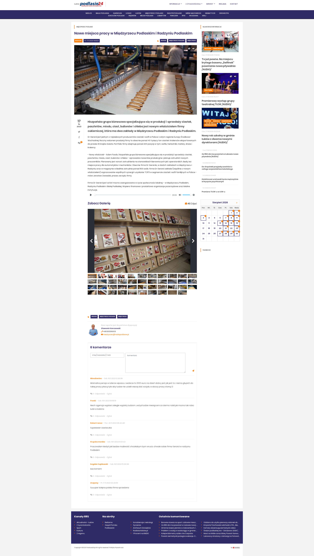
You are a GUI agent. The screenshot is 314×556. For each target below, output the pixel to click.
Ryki (183, 15)
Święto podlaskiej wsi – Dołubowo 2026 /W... (222, 530)
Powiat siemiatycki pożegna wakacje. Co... (179, 536)
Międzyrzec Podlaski (154, 13)
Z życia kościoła (83, 525)
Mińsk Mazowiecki (193, 13)
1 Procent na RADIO (141, 533)
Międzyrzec (191, 40)
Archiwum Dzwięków (142, 528)
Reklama (222, 4)
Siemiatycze (210, 13)
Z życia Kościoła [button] (193, 4)
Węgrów (132, 15)
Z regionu (81, 533)
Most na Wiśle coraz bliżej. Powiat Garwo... (221, 533)
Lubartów (161, 15)
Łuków (77, 4)
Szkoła (216, 121)
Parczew (174, 15)
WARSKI (237, 548)
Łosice (128, 13)
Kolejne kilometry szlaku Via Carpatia (177, 533)
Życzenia (137, 525)
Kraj (204, 15)
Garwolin (117, 13)
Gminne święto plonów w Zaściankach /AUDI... (179, 528)
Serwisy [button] (210, 4)
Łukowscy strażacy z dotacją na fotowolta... (222, 536)
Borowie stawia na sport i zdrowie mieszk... (179, 522)
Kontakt (234, 4)
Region (78, 41)
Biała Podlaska (102, 13)
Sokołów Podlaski (116, 15)
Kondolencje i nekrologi (143, 522)
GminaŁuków (210, 125)
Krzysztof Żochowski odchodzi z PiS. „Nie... (221, 525)
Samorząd (218, 48)
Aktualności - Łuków (85, 522)
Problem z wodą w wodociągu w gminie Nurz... (179, 530)
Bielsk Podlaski (146, 15)
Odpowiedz (100, 393)
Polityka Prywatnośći (117, 548)
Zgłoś (109, 393)
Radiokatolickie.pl (140, 530)
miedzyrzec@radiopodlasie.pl (116, 334)
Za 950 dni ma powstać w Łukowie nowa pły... (179, 525)
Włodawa (193, 15)
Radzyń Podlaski (174, 13)
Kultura (208, 90)
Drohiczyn (224, 13)
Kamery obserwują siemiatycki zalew (220, 528)
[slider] (132, 195)
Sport (79, 528)
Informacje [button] (175, 4)
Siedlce (88, 13)
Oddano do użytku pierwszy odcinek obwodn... (222, 522)
